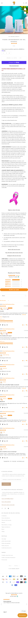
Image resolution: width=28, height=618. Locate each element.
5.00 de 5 (18, 275)
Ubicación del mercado (6, 520)
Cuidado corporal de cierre (7, 555)
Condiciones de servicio (7, 548)
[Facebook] (2, 508)
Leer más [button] (24, 314)
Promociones (4, 559)
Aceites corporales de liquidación (8, 557)
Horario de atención (6, 518)
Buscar (3, 529)
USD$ (10, 565)
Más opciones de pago (14, 65)
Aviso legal (4, 539)
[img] (3, 306)
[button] (14, 43)
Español (16, 565)
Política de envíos (5, 545)
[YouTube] (8, 508)
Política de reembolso (6, 543)
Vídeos (3, 531)
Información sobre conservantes (8, 504)
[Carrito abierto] (26, 3)
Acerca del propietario (6, 501)
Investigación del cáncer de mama (14, 255)
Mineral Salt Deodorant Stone (8, 304)
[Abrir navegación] (2, 3)
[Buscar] (23, 3)
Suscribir (6, 484)
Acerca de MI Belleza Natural (7, 498)
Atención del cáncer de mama (14, 249)
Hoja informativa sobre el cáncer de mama (14, 252)
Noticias (3, 522)
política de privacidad (6, 541)
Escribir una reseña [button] (14, 289)
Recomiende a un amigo (6, 524)
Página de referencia (6, 527)
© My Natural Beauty (14, 568)
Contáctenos (4, 515)
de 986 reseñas (13, 596)
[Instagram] (5, 508)
